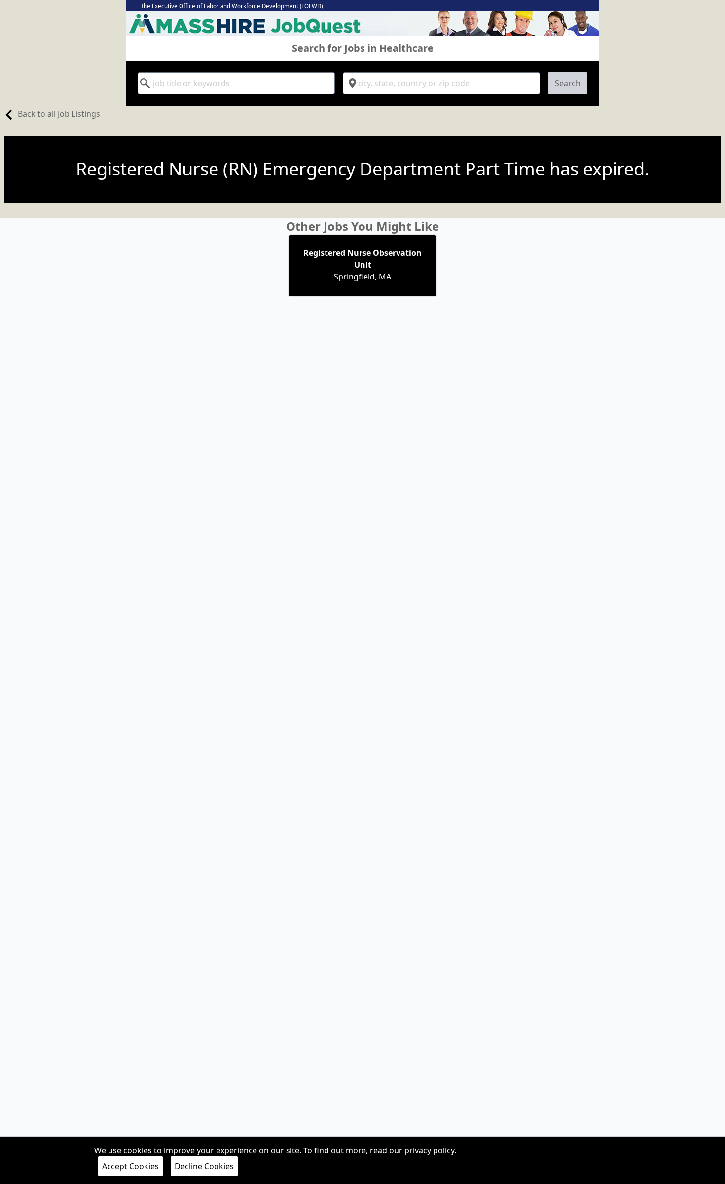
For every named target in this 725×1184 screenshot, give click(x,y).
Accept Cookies (130, 1166)
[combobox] (236, 83)
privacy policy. (430, 1150)
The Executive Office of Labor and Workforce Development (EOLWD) (232, 6)
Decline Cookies (204, 1166)
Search (567, 83)
